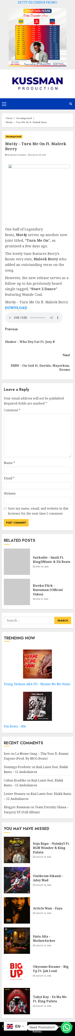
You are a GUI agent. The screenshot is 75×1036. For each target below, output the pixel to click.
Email (9, 478)
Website (10, 493)
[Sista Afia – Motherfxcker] (17, 940)
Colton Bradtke (15, 780)
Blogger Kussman (17, 155)
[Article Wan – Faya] (17, 910)
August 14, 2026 (43, 913)
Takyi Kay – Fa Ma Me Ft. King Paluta (50, 999)
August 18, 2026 (43, 885)
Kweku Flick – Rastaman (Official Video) (48, 589)
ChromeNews (55, 1026)
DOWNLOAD (16, 307)
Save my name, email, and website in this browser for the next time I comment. (38, 511)
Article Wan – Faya (47, 908)
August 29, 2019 (38, 155)
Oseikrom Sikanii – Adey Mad (48, 878)
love (7, 753)
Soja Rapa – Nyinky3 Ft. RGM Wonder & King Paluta (51, 847)
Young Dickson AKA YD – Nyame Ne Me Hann (37, 684)
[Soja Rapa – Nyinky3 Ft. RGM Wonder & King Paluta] (17, 850)
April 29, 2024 (42, 566)
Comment (12, 410)
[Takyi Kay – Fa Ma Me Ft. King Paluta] (17, 1001)
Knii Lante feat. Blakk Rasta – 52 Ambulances (33, 783)
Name (9, 463)
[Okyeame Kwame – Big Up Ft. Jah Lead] (17, 971)
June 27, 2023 (42, 599)
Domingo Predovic (17, 767)
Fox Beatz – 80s (15, 726)
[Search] (70, 104)
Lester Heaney (14, 794)
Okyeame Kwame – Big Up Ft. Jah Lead (51, 968)
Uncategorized (13, 136)
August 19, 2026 (43, 857)
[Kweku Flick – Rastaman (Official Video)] (17, 592)
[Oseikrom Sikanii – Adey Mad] (17, 880)
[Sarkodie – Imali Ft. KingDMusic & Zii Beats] (17, 562)
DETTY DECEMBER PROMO (37, 2)
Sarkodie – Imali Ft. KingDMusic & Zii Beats (51, 559)
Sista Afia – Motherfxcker (44, 938)
